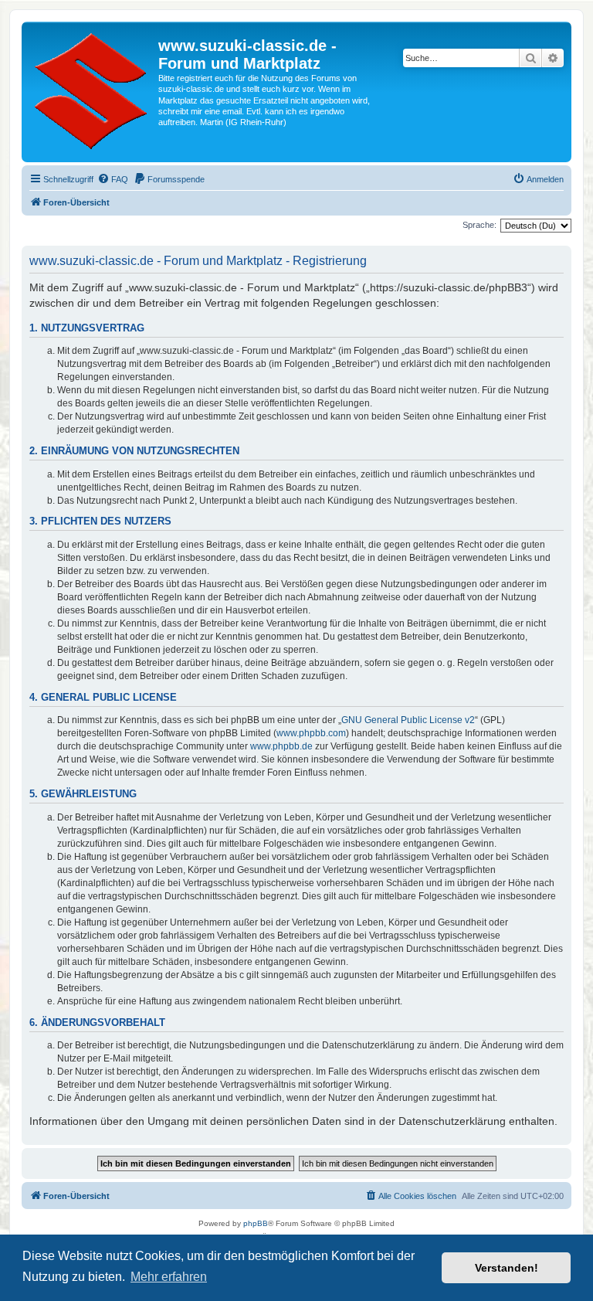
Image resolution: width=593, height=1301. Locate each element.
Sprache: (479, 224)
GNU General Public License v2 (408, 720)
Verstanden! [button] (506, 1268)
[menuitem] (112, 179)
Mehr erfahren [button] (168, 1276)
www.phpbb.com (311, 733)
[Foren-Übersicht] (91, 91)
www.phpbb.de (281, 746)
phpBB (255, 1223)
